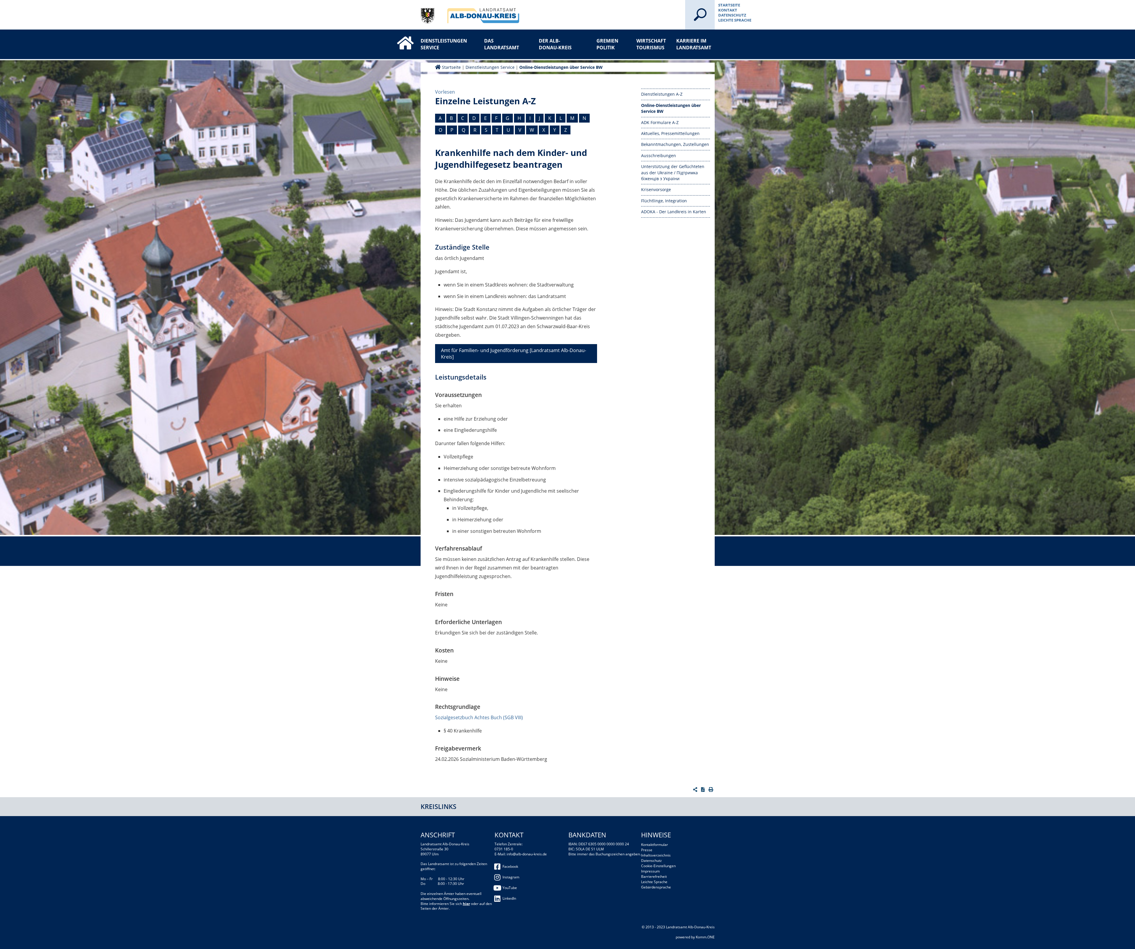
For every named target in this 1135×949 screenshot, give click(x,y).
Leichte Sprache (734, 20)
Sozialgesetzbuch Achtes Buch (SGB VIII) (479, 717)
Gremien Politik (607, 44)
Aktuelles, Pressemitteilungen (670, 133)
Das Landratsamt (501, 44)
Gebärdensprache (656, 887)
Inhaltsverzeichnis (656, 855)
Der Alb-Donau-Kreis (555, 44)
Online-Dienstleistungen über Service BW (561, 67)
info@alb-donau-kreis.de (527, 854)
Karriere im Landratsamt (693, 44)
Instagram (510, 877)
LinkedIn (509, 898)
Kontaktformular (654, 844)
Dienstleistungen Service (440, 44)
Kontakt (727, 10)
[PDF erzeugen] (703, 789)
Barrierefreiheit (654, 876)
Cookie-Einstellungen (658, 865)
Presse (646, 849)
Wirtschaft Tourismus (651, 44)
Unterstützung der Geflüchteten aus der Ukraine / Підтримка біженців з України (672, 172)
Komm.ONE (705, 937)
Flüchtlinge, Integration (664, 201)
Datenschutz (732, 15)
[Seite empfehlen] (696, 789)
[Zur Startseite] (399, 38)
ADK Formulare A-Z (660, 122)
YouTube (509, 887)
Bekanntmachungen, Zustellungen (675, 144)
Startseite (729, 5)
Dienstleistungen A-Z (661, 94)
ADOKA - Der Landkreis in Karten (673, 211)
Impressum (650, 871)
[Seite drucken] (711, 789)
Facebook (510, 866)
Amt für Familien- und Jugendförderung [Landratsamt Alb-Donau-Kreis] (513, 353)
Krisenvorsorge (656, 189)
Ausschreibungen (658, 155)
